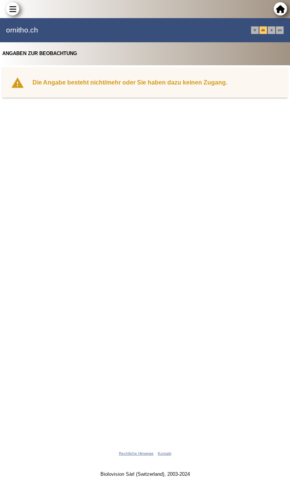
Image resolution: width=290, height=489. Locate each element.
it (272, 30)
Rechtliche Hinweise (136, 453)
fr (255, 30)
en (280, 30)
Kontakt (164, 453)
